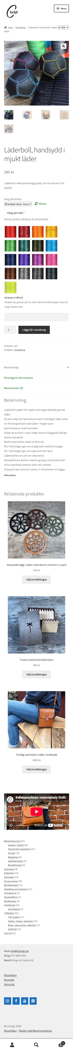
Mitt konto (12, 1045)
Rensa (42, 203)
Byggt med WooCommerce (35, 1030)
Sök (36, 1045)
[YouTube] (24, 1001)
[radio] (10, 232)
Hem (10, 27)
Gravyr (13, 297)
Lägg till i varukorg (34, 329)
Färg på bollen (12, 199)
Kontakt (9, 980)
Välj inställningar (36, 579)
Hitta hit (9, 984)
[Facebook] (16, 1001)
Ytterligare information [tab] (18, 377)
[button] (63, 46)
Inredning (21, 27)
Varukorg (56, 1041)
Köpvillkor (10, 975)
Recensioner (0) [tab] (13, 388)
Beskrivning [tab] (11, 367)
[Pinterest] (33, 1001)
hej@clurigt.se (20, 951)
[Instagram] (7, 1001)
